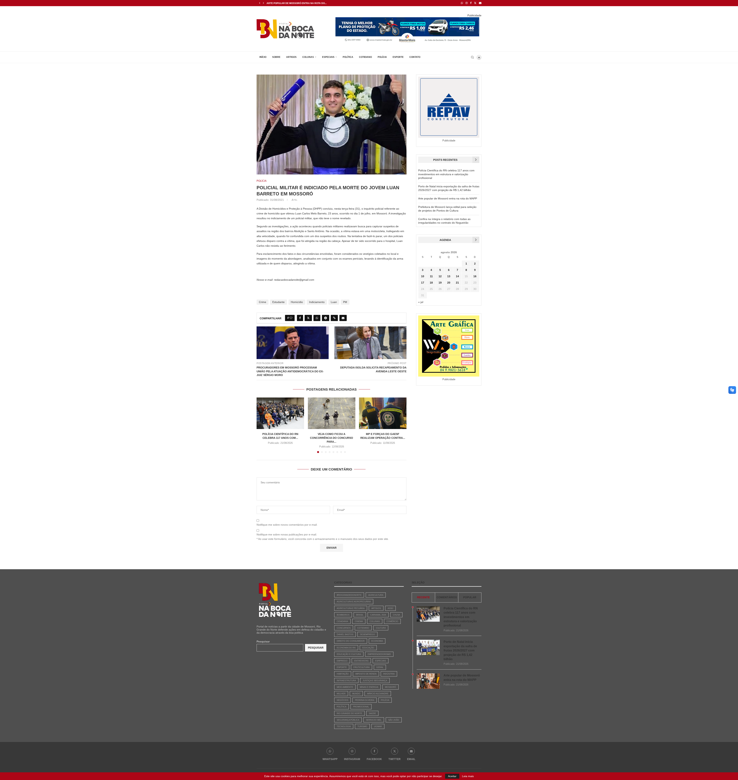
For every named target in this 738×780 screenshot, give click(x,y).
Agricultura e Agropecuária (354, 601)
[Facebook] (470, 3)
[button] (259, 3)
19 (440, 282)
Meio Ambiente (345, 687)
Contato (414, 57)
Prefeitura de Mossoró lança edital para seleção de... (303, 3)
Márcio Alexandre (377, 693)
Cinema (359, 621)
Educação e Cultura (349, 654)
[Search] (472, 57)
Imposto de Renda (365, 674)
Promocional (361, 706)
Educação (368, 647)
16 (474, 276)
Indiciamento (317, 302)
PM (345, 302)
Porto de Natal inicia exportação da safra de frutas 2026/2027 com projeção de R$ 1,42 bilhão (460, 650)
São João (393, 720)
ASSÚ (390, 608)
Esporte (398, 57)
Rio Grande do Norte (349, 713)
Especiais (328, 57)
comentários (447, 597)
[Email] (480, 3)
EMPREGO (342, 661)
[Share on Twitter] (308, 318)
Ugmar (378, 726)
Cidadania (342, 621)
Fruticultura (361, 667)
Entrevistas (361, 661)
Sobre (276, 57)
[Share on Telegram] (325, 318)
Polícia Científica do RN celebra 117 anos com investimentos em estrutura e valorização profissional (446, 174)
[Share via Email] (343, 318)
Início (262, 57)
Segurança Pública (348, 720)
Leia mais (468, 776)
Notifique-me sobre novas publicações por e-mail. (287, 534)
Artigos (291, 57)
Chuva (396, 615)
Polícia (382, 57)
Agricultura (375, 595)
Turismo (362, 726)
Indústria (389, 674)
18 (431, 282)
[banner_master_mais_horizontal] (407, 18)
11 (431, 276)
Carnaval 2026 (378, 615)
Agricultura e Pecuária (351, 608)
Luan (334, 302)
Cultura (381, 628)
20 (448, 282)
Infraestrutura (346, 680)
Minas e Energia (369, 687)
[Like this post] (291, 318)
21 (457, 282)
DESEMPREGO (367, 634)
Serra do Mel (373, 720)
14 (457, 276)
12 (440, 276)
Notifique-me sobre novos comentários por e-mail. (287, 524)
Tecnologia (344, 726)
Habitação (343, 674)
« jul (420, 302)
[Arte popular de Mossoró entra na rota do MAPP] (428, 681)
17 (422, 282)
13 (448, 276)
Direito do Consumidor (351, 641)
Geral (379, 667)
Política (348, 57)
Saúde (372, 713)
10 (422, 276)
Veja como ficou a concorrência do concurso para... (331, 438)
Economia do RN (346, 647)
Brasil (359, 615)
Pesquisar (263, 641)
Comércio (392, 621)
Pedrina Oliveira (364, 700)
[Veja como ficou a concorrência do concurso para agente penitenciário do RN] (331, 413)
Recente (423, 597)
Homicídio (297, 302)
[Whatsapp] (462, 3)
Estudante (278, 302)
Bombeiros (343, 615)
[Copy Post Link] (334, 318)
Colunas (308, 57)
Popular (469, 597)
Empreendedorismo (379, 654)
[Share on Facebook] (300, 318)
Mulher (341, 693)
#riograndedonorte (349, 595)
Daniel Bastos (345, 634)
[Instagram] (466, 3)
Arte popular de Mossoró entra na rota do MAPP (447, 198)
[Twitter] (475, 3)
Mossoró (390, 687)
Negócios (342, 700)
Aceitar (452, 776)
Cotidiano (365, 57)
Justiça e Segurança (375, 680)
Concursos (344, 628)
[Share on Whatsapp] (316, 318)
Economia (377, 641)
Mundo (356, 693)
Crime (262, 302)
